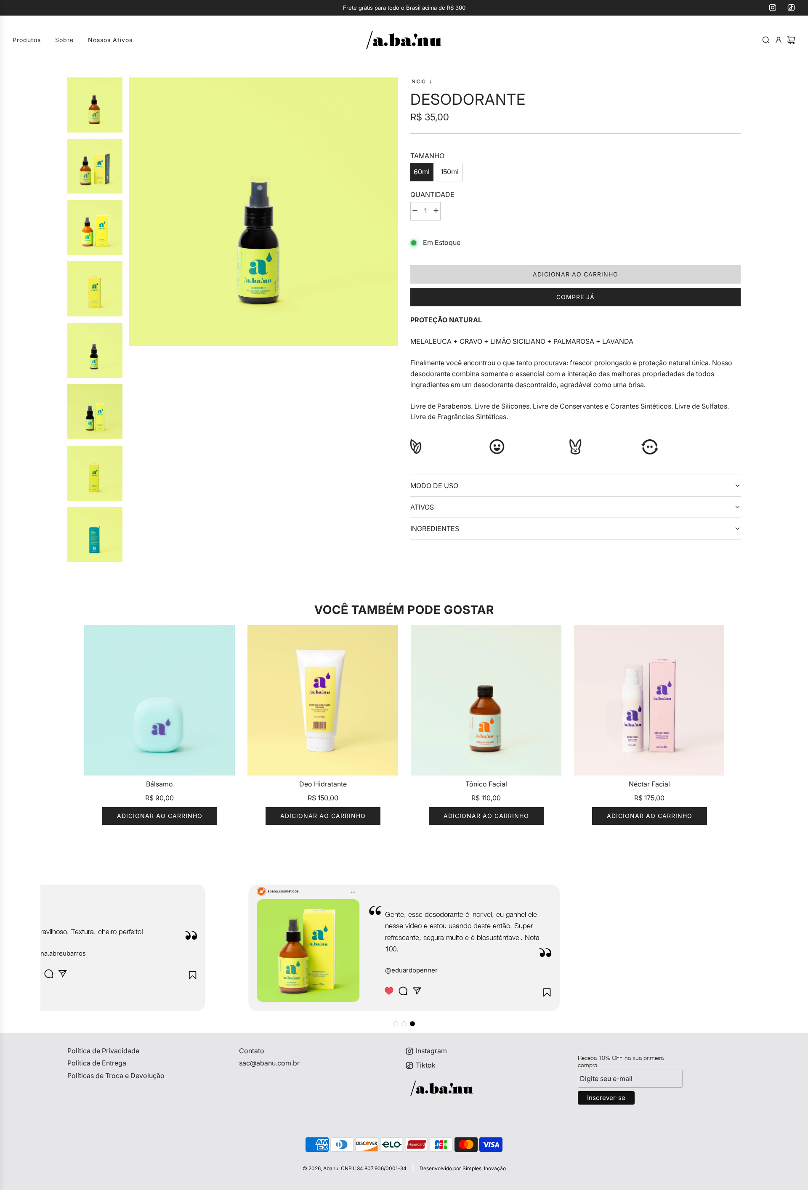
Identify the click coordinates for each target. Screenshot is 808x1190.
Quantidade (432, 194)
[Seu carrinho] (791, 40)
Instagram (431, 1051)
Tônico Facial (486, 784)
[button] (395, 1023)
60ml (422, 171)
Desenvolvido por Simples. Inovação (463, 1168)
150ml (450, 171)
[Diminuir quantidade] (415, 211)
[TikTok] (791, 7)
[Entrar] (778, 40)
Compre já (575, 296)
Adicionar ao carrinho (159, 815)
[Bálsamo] (159, 700)
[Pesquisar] (766, 40)
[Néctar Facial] (649, 700)
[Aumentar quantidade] (436, 211)
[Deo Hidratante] (322, 700)
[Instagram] (772, 7)
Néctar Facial (649, 784)
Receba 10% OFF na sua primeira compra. (621, 1061)
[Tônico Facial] (486, 700)
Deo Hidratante (323, 784)
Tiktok (426, 1065)
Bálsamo (159, 784)
